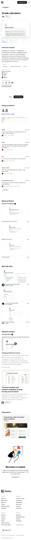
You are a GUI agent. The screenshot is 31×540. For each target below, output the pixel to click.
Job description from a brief (9, 221)
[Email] (12, 82)
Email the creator (7, 71)
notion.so (5, 73)
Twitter (4, 74)
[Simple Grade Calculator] (15, 294)
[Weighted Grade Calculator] (15, 276)
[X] (3, 82)
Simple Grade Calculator (11, 303)
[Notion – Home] (2, 2)
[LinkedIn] (6, 82)
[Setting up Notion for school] (15, 343)
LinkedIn (5, 77)
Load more (5, 189)
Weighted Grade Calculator (12, 284)
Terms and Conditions (6, 86)
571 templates (8, 17)
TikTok (4, 76)
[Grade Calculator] (15, 313)
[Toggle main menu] (29, 2)
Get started (15, 477)
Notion (7, 16)
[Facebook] (9, 82)
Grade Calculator (9, 322)
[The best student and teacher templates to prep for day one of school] (15, 376)
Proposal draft (5, 257)
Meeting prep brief (7, 239)
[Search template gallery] (27, 7)
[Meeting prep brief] (15, 231)
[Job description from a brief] (15, 213)
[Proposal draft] (15, 248)
